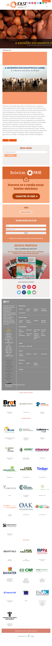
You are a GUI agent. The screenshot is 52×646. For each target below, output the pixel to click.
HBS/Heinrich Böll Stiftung (9, 459)
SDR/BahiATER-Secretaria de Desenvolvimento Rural (9, 580)
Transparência (22, 313)
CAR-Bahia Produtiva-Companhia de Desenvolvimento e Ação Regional (26, 580)
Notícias (21, 363)
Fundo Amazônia (26, 477)
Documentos (44, 354)
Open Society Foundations (9, 534)
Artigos (28, 363)
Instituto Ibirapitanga (10, 560)
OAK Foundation (26, 514)
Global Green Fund (42, 495)
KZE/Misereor (42, 458)
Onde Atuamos (22, 326)
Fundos (21, 343)
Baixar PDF (13, 140)
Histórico (21, 309)
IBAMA (26, 600)
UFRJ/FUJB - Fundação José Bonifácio (10, 624)
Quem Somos (22, 306)
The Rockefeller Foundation (26, 496)
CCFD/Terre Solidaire (42, 413)
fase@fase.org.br (9, 355)
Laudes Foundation (10, 515)
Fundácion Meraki (42, 514)
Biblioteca (28, 354)
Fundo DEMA (22, 346)
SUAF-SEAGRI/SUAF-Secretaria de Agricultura (42, 580)
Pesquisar (10, 155)
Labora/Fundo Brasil (42, 438)
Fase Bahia (29, 330)
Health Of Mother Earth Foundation (26, 459)
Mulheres (36, 320)
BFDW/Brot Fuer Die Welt (10, 413)
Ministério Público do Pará (42, 560)
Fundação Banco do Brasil (10, 601)
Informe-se (22, 360)
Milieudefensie (10, 477)
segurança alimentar (26, 212)
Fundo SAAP (29, 346)
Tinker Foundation (42, 477)
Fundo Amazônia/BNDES (26, 560)
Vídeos (35, 354)
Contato (21, 369)
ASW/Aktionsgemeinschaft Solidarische (10, 438)
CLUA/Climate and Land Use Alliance (26, 439)
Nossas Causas (23, 317)
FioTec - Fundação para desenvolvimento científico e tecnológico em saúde (42, 603)
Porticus (9, 495)
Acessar (5, 140)
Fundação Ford (26, 412)
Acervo (21, 351)
